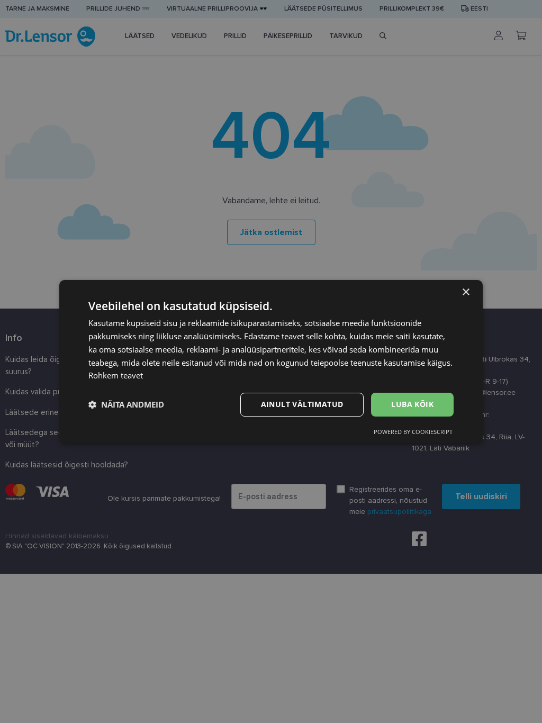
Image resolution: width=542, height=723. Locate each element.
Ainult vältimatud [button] (302, 404)
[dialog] (271, 361)
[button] (126, 405)
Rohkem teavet (115, 375)
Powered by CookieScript (413, 432)
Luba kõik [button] (412, 404)
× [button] (465, 292)
